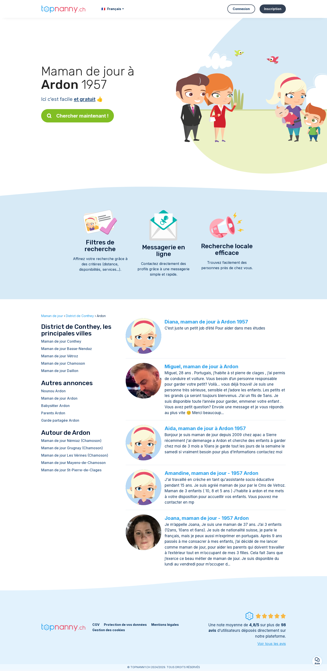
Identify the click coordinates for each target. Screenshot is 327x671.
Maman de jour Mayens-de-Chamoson (73, 462)
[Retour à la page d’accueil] (63, 9)
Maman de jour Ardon (59, 398)
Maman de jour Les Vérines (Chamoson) (74, 455)
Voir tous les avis (271, 643)
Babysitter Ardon (55, 405)
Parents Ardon (53, 413)
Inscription (272, 9)
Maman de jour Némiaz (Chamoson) (71, 440)
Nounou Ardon (53, 391)
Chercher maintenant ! (82, 116)
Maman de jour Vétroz (59, 356)
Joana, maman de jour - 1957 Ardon (207, 518)
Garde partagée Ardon (60, 420)
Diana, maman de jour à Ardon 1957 (206, 322)
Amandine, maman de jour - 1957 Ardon (211, 473)
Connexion (241, 9)
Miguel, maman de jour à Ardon (201, 366)
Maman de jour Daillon (59, 370)
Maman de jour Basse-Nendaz (66, 348)
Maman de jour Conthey (61, 341)
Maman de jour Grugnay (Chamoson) (72, 448)
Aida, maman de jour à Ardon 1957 (205, 428)
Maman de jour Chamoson (63, 363)
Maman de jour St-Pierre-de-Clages (71, 470)
